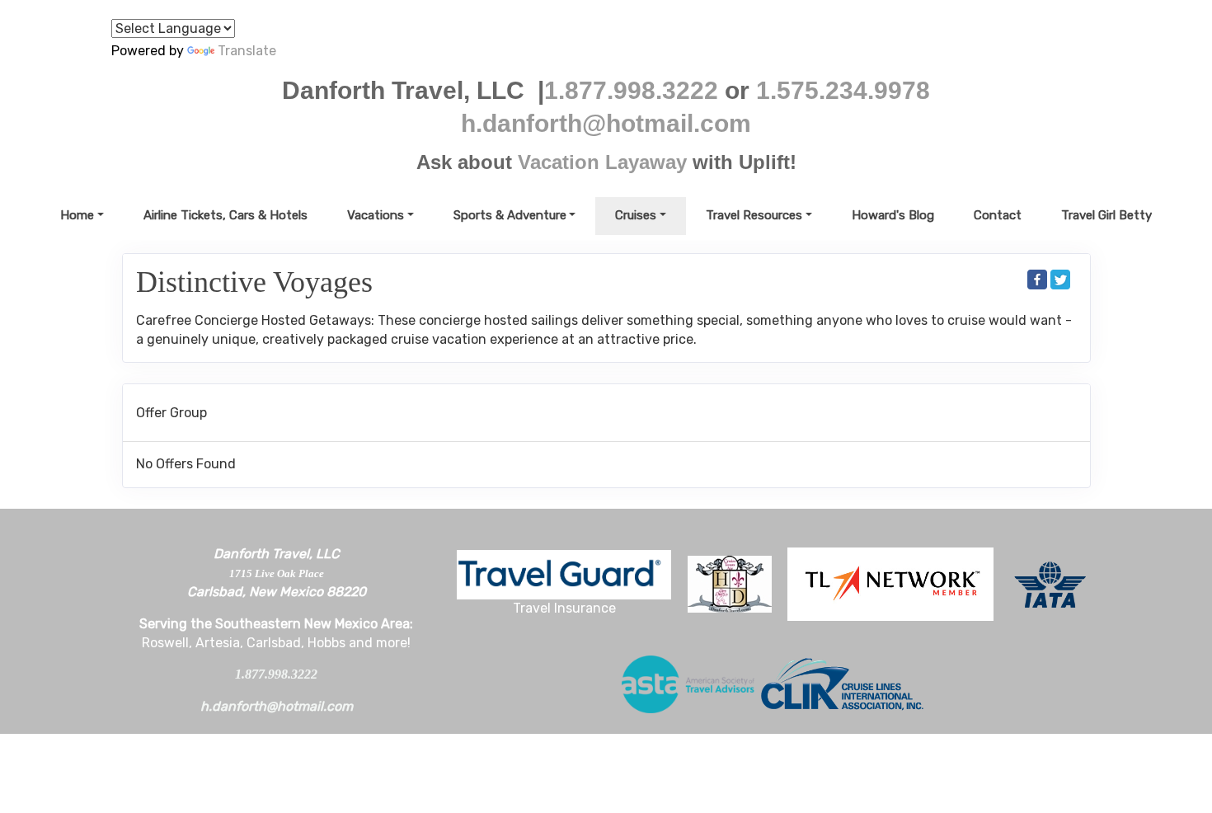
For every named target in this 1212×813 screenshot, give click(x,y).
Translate (247, 51)
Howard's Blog (893, 215)
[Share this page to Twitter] (1060, 279)
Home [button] (77, 215)
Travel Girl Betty (1106, 215)
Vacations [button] (375, 215)
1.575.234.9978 (843, 90)
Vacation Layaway (602, 162)
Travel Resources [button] (754, 215)
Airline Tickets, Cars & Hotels (225, 215)
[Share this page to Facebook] (1037, 279)
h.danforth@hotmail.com (606, 123)
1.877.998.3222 (631, 90)
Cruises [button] (635, 215)
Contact (998, 215)
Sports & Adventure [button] (509, 215)
